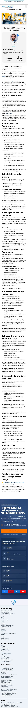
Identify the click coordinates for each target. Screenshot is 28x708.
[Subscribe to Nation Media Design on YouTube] (23, 591)
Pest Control (3, 630)
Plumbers (3, 627)
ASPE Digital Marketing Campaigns (7, 668)
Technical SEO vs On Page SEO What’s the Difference (11, 706)
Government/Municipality (6, 614)
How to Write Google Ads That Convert (8, 705)
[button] (26, 6)
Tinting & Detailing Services (6, 631)
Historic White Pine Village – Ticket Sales (8, 693)
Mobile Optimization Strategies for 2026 (8, 704)
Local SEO (7, 25)
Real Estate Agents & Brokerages (7, 625)
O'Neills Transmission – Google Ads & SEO (9, 689)
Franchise (3, 634)
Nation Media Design (8, 81)
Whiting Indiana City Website (6, 685)
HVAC (2, 637)
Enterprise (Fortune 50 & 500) (6, 610)
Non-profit (3, 616)
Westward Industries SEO (6, 677)
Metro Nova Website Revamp (6, 684)
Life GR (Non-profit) (4, 672)
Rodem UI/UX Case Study (6, 681)
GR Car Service (4, 666)
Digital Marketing (4, 649)
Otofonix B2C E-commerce (6, 695)
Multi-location (3, 624)
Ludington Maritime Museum (6, 694)
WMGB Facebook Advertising (6, 690)
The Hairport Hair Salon (5, 682)
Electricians (3, 635)
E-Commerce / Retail (5, 639)
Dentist (2, 621)
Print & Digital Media (5, 658)
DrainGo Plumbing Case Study (7, 676)
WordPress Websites (5, 612)
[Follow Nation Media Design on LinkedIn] (17, 591)
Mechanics (3, 629)
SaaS (2, 617)
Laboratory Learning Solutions (6, 669)
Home (4, 25)
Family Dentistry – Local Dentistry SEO (8, 678)
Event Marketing (4, 618)
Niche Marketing (4, 654)
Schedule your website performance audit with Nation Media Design (13, 483)
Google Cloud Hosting (5, 657)
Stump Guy (3, 673)
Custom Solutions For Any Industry (7, 613)
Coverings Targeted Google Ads (7, 688)
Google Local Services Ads (6, 661)
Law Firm (3, 622)
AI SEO (2, 652)
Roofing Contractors (5, 638)
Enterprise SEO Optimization (6, 680)
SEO (2, 645)
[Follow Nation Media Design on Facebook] (5, 591)
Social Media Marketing (5, 650)
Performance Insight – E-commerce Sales (9, 692)
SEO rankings (9, 113)
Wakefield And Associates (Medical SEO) (9, 674)
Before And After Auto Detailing (7, 671)
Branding (3, 656)
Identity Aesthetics (4, 686)
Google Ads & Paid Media (6, 653)
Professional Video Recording (6, 660)
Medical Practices (4, 620)
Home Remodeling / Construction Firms (8, 633)
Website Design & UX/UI (5, 648)
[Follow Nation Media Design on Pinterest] (11, 591)
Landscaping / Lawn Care (6, 626)
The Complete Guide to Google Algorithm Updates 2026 (11, 702)
